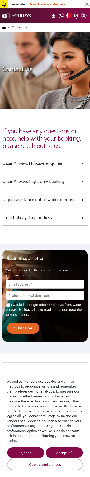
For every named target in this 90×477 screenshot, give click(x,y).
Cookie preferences (45, 464)
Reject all (25, 453)
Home (4, 27)
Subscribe (23, 328)
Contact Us (19, 27)
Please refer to (37, 4)
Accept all (64, 453)
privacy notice (17, 314)
